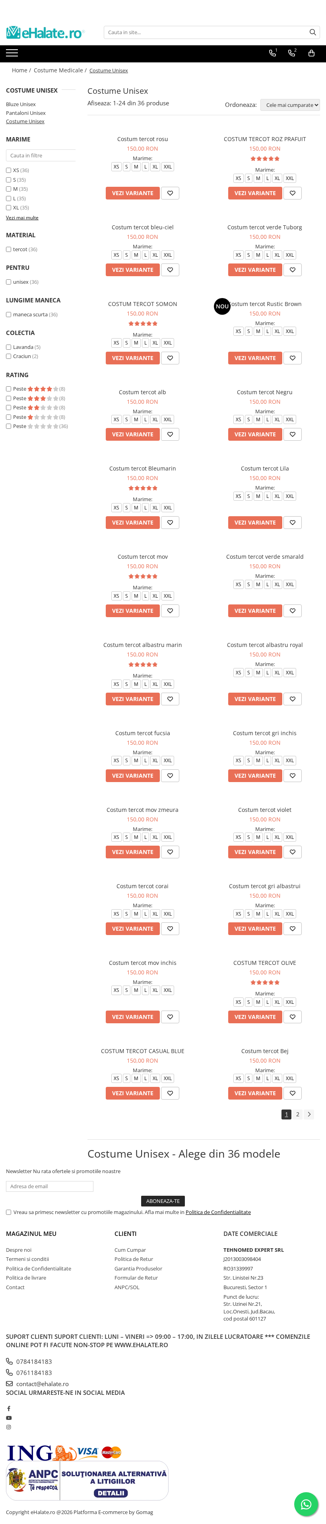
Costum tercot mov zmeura (143, 809)
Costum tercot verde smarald (265, 556)
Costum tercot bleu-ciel (143, 227)
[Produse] (13, 55)
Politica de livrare (26, 1277)
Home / (22, 70)
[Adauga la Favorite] (170, 193)
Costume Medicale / (61, 70)
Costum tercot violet (264, 809)
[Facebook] (8, 1408)
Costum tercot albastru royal (265, 645)
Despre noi (18, 1249)
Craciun (22, 356)
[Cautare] (313, 32)
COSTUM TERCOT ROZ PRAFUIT (265, 139)
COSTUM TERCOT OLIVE (264, 962)
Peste (20, 388)
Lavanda (23, 347)
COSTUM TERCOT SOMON (142, 304)
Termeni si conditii (27, 1259)
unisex (21, 281)
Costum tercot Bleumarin (142, 468)
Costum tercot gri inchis (265, 733)
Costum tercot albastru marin (142, 645)
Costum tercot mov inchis (143, 962)
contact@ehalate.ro (42, 1384)
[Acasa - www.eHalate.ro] (45, 32)
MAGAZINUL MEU (31, 1233)
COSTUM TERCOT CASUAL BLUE (142, 1051)
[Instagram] (8, 1427)
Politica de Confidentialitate (218, 1212)
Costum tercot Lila (265, 468)
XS (16, 170)
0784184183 (33, 1361)
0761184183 (33, 1373)
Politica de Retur (133, 1259)
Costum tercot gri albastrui (265, 886)
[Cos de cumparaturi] (311, 53)
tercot (20, 249)
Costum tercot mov (143, 556)
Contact (15, 1287)
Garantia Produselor (138, 1268)
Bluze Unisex (21, 104)
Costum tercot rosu (142, 139)
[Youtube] (8, 1417)
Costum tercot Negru (265, 392)
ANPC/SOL (127, 1287)
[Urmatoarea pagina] (309, 1114)
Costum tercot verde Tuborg (264, 227)
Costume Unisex (25, 121)
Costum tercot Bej (265, 1051)
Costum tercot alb (142, 392)
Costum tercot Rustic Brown (265, 304)
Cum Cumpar (130, 1249)
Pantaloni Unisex (26, 112)
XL (16, 207)
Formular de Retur (136, 1277)
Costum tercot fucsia (142, 733)
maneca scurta (30, 314)
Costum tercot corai (142, 886)
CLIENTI (125, 1233)
